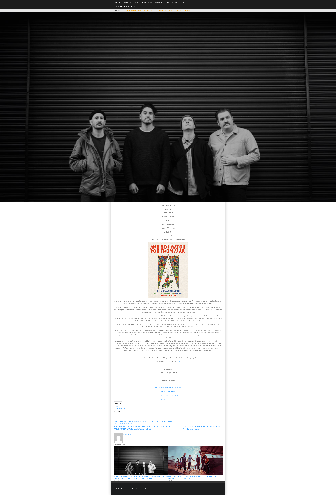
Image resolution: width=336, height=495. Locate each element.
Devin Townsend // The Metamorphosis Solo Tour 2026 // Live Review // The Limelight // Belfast (158, 10)
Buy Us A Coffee (123, 2)
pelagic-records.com (168, 399)
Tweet (116, 406)
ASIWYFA (116, 422)
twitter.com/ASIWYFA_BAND (168, 391)
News (136, 2)
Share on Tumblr (119, 408)
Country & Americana (125, 6)
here (179, 361)
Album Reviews (162, 2)
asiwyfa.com (168, 384)
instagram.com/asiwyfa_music (168, 395)
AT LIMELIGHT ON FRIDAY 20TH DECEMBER (133, 422)
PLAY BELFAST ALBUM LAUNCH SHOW (159, 422)
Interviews (146, 2)
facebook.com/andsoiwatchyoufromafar (168, 388)
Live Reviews (178, 2)
